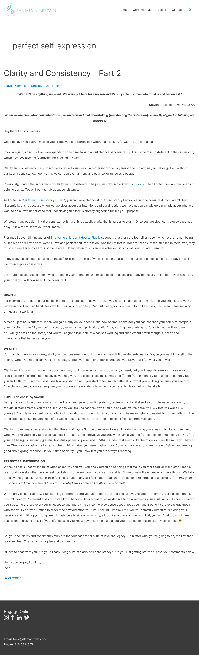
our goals (137, 184)
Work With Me (142, 9)
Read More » (12, 577)
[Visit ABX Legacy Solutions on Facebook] (12, 618)
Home (123, 9)
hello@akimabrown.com (29, 639)
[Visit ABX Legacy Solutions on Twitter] (26, 618)
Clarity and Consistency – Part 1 (43, 200)
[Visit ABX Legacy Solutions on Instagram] (6, 618)
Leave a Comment (16, 86)
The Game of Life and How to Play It (75, 237)
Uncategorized (41, 86)
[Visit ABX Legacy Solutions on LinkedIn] (19, 618)
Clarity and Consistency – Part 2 (62, 73)
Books (161, 9)
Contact (177, 9)
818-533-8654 (24, 644)
